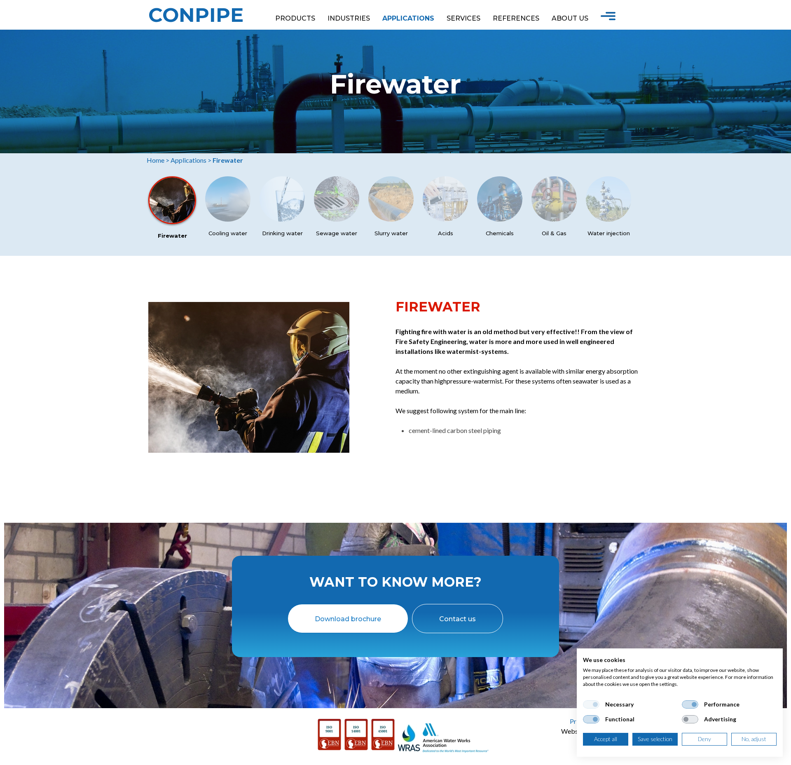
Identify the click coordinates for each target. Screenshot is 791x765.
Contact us (457, 619)
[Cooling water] (227, 219)
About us (570, 18)
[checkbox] (591, 704)
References (516, 18)
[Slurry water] (391, 219)
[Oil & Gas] (554, 219)
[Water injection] (608, 219)
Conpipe (195, 15)
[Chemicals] (499, 219)
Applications (408, 18)
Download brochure (348, 619)
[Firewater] (172, 221)
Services (463, 18)
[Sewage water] (336, 219)
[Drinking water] (282, 219)
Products (295, 18)
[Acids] (445, 219)
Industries (349, 18)
